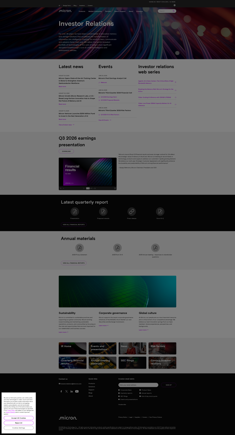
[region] (18, 413)
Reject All (18, 423)
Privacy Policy (11, 410)
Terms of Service (10, 412)
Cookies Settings (18, 428)
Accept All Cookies (18, 418)
